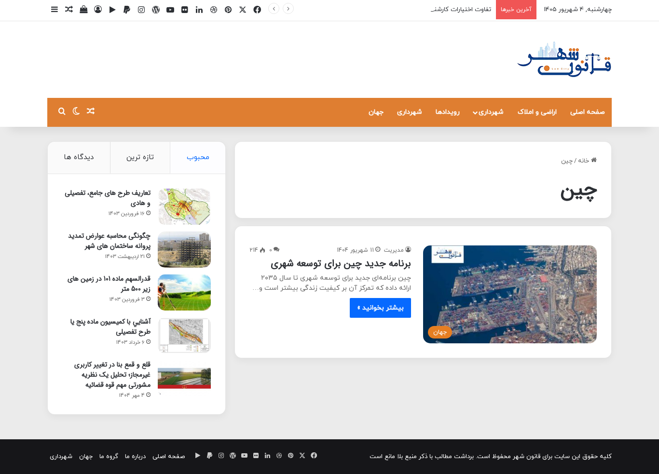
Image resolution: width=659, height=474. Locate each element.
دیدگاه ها (79, 157)
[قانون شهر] (563, 60)
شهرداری (491, 112)
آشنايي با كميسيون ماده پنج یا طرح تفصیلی (110, 326)
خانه (584, 161)
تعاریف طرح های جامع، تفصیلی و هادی (108, 198)
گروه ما (108, 456)
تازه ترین (140, 157)
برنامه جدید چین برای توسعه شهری (341, 263)
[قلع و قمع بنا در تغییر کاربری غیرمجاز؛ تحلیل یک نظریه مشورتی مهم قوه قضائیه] (184, 378)
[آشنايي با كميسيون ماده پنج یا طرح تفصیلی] (184, 335)
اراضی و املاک (537, 112)
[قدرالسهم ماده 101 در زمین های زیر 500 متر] (184, 292)
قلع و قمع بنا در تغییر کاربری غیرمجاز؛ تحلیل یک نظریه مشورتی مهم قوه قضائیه (112, 374)
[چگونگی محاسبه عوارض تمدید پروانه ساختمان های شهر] (184, 249)
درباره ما (135, 456)
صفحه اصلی (587, 112)
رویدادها (448, 112)
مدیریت (394, 250)
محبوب (198, 157)
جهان (376, 112)
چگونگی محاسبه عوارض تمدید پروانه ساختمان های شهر (109, 240)
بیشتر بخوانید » (380, 307)
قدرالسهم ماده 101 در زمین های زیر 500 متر (109, 283)
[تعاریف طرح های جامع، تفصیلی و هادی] (184, 207)
